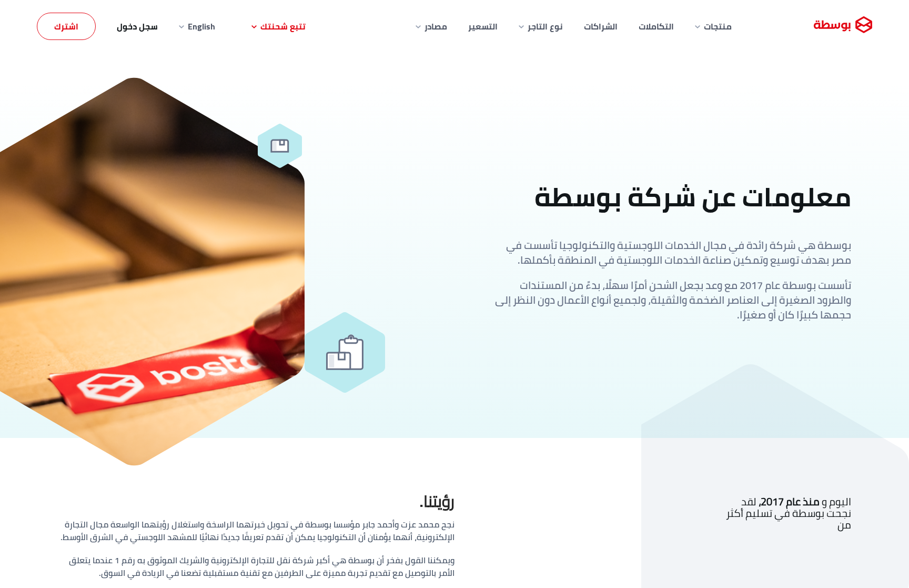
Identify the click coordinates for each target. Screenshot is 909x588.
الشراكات (601, 26)
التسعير (483, 26)
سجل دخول (137, 26)
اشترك (66, 26)
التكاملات (656, 26)
